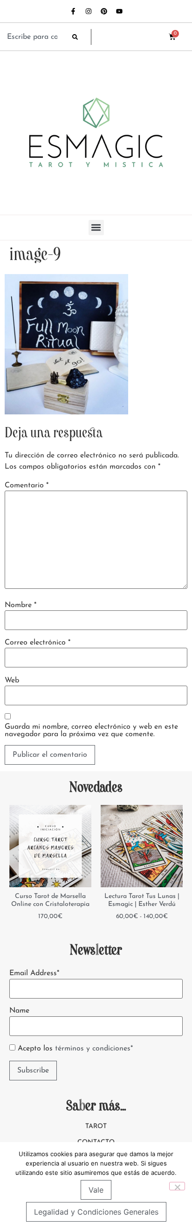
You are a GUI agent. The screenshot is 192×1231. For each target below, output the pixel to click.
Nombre (20, 605)
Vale (96, 1190)
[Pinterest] (103, 11)
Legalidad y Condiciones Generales (96, 1212)
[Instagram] (88, 11)
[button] (96, 227)
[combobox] (35, 37)
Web (12, 680)
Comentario (26, 485)
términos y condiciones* (94, 1048)
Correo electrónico (37, 642)
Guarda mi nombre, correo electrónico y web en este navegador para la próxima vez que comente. (91, 730)
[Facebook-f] (73, 11)
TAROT (96, 1126)
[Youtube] (119, 11)
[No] (177, 1186)
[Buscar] (81, 37)
